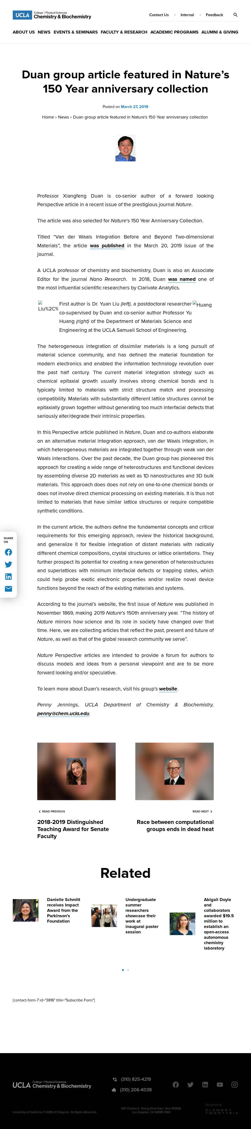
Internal (187, 14)
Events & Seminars (76, 32)
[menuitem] (24, 32)
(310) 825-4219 (136, 1079)
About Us (24, 32)
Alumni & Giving (219, 32)
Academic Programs (175, 32)
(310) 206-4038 (136, 1090)
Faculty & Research (124, 32)
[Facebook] (8, 551)
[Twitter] (8, 564)
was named (182, 279)
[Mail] (8, 588)
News (44, 32)
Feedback (214, 14)
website (168, 689)
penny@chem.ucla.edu (63, 714)
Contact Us (159, 14)
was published (107, 246)
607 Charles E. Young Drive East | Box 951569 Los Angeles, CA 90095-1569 (151, 1110)
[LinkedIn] (8, 576)
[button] (235, 15)
